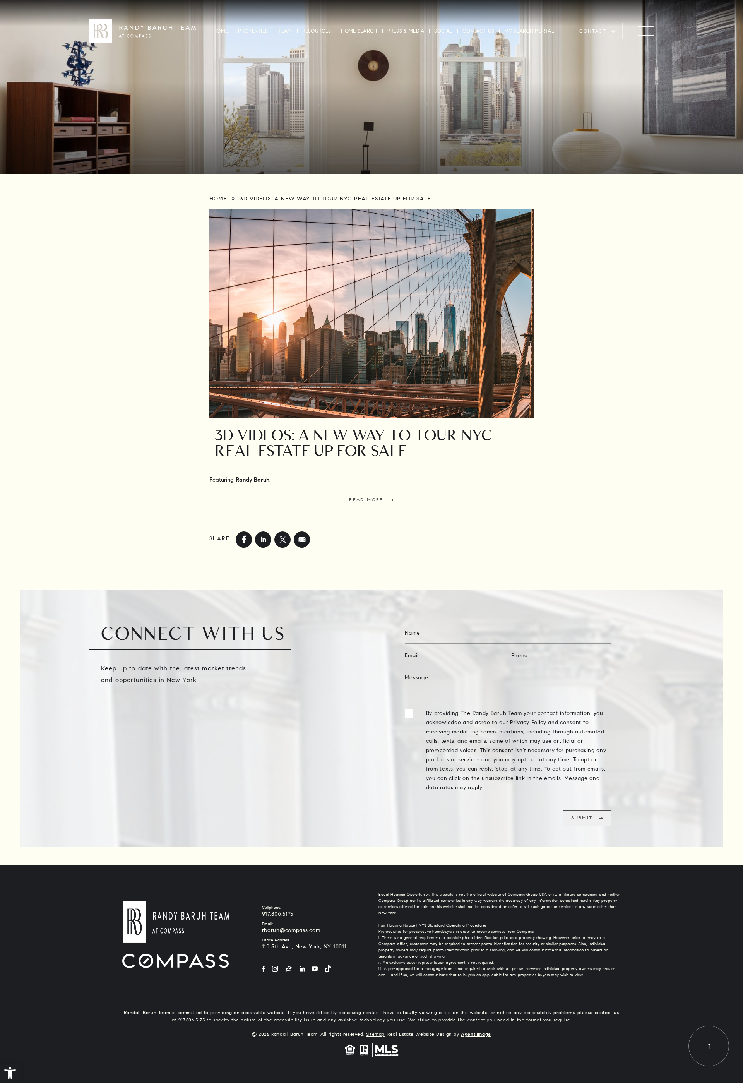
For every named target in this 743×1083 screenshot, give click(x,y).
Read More (366, 500)
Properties (253, 31)
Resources (316, 31)
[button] (10, 1073)
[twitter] (282, 539)
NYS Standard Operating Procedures (453, 926)
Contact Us (478, 31)
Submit (581, 818)
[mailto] (302, 539)
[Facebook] (263, 969)
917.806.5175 (277, 914)
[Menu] (646, 31)
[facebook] (244, 539)
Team (285, 31)
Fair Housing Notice (396, 926)
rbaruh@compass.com (291, 931)
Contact (592, 31)
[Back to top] (708, 1046)
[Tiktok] (328, 969)
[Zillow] (289, 969)
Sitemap (375, 1034)
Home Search (359, 31)
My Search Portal (529, 31)
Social (443, 31)
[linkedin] (263, 539)
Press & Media (406, 31)
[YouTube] (315, 969)
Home (220, 31)
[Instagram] (275, 969)
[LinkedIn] (302, 969)
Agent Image (476, 1034)
